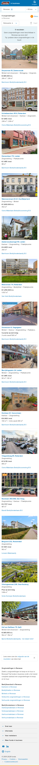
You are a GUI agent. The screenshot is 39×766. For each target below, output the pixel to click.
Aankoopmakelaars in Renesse (13, 708)
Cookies (12, 759)
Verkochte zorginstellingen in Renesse (16, 697)
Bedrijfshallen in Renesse (11, 690)
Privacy (4, 759)
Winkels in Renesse (9, 694)
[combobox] (13, 9)
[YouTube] (3, 746)
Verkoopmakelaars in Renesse (13, 711)
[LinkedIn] (7, 746)
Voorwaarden (23, 759)
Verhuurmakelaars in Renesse (12, 718)
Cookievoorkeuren (11, 762)
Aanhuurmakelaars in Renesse (13, 714)
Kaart (35, 23)
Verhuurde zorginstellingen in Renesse (16, 700)
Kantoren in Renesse (9, 687)
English (7, 752)
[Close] (34, 657)
